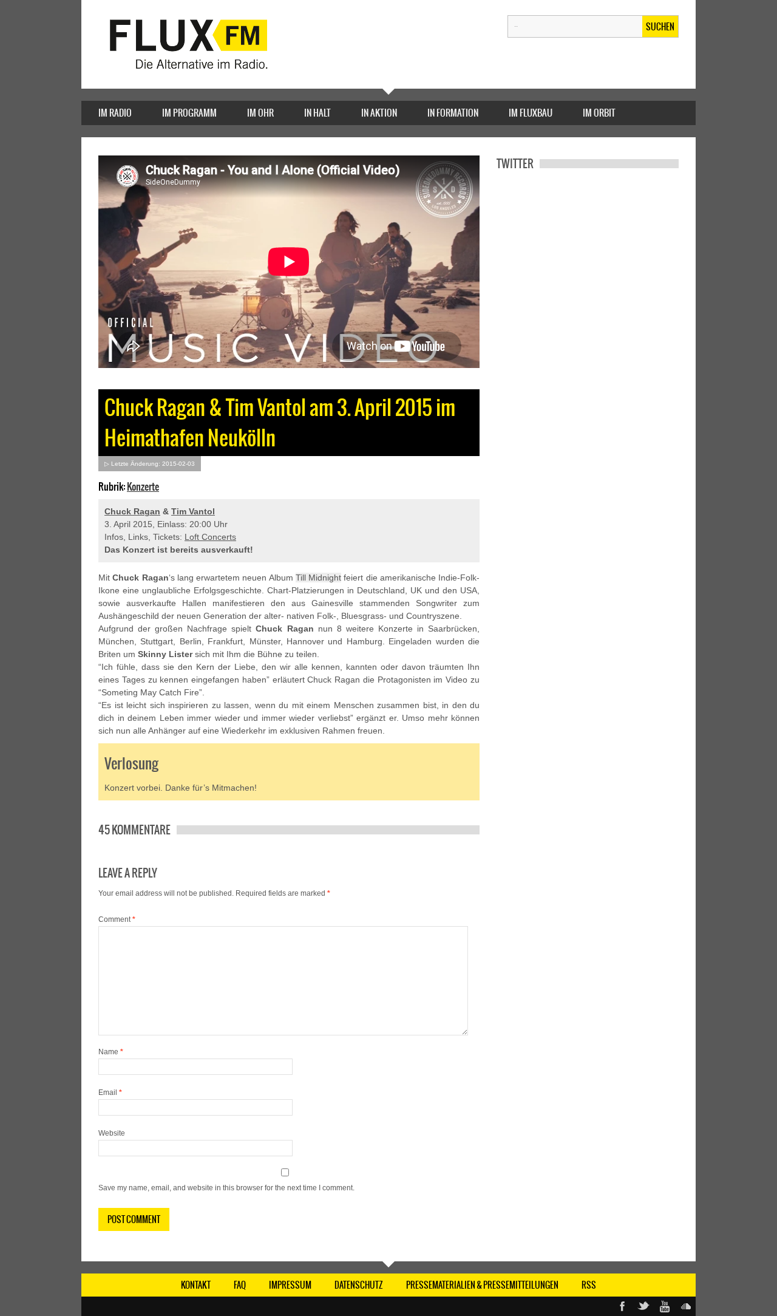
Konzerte (143, 486)
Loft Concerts (210, 537)
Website (111, 1133)
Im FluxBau (530, 113)
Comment (116, 919)
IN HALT (317, 113)
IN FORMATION (452, 113)
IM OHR (260, 113)
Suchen (660, 26)
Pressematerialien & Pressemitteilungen (482, 1285)
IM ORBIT (599, 113)
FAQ (240, 1285)
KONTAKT (196, 1285)
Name (110, 1052)
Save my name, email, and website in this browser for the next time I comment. (226, 1188)
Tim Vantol (193, 511)
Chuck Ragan (132, 511)
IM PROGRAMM (189, 113)
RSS (589, 1285)
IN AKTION (379, 113)
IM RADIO (115, 113)
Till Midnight (318, 577)
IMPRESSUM (290, 1285)
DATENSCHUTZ (358, 1285)
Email (110, 1092)
